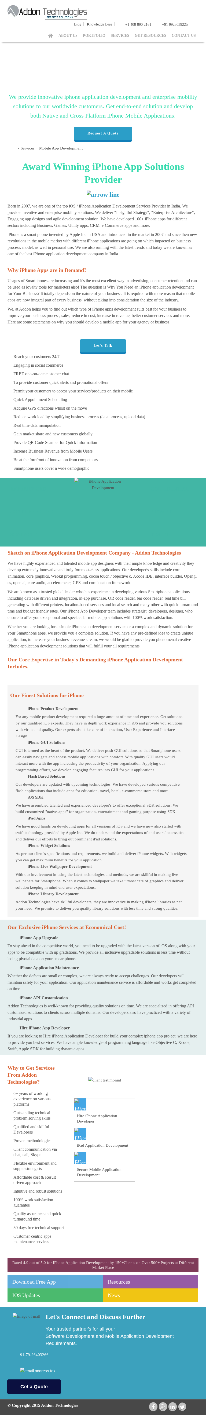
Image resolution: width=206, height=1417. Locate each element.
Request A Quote (103, 133)
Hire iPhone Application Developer (97, 1118)
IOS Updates (26, 1295)
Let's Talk (103, 346)
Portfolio (94, 36)
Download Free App (34, 1282)
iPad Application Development (102, 1145)
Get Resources (150, 36)
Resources (119, 1282)
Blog (77, 24)
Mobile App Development (61, 148)
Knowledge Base (99, 24)
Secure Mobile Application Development (99, 1172)
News (114, 1295)
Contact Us (184, 36)
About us (68, 36)
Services (120, 36)
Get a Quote (34, 1386)
